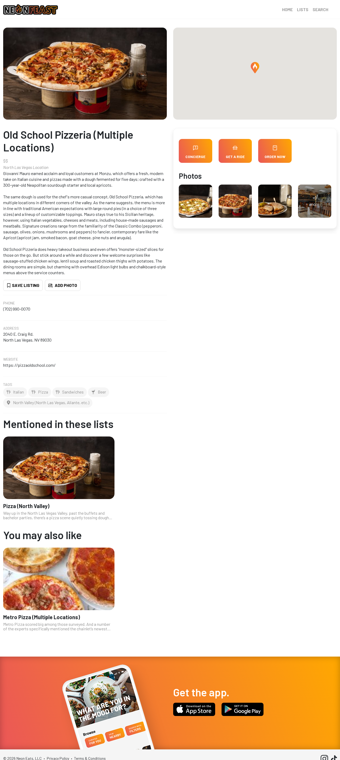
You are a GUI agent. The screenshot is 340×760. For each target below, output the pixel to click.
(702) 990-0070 (16, 308)
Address (11, 328)
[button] (255, 67)
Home (287, 9)
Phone (9, 303)
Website (10, 359)
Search (320, 9)
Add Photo (65, 285)
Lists (302, 9)
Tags (7, 384)
